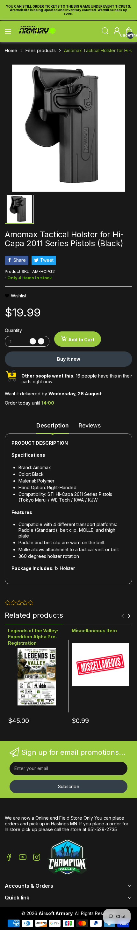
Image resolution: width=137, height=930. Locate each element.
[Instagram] (36, 857)
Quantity (13, 330)
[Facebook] (8, 857)
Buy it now (68, 359)
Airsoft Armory (56, 913)
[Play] (67, 858)
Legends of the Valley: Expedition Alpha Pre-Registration (33, 637)
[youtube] (22, 857)
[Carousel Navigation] (125, 616)
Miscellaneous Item (94, 630)
